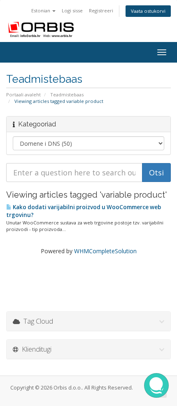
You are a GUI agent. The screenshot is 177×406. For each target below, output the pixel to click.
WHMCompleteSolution (105, 251)
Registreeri (101, 10)
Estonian (41, 10)
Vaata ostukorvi (148, 11)
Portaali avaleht (23, 94)
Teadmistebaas (67, 94)
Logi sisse (72, 10)
